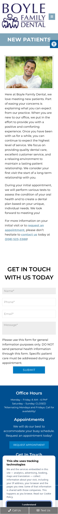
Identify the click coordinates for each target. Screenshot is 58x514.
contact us (29, 234)
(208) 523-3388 (16, 239)
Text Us (45, 510)
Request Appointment (29, 444)
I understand (29, 504)
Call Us (16, 510)
